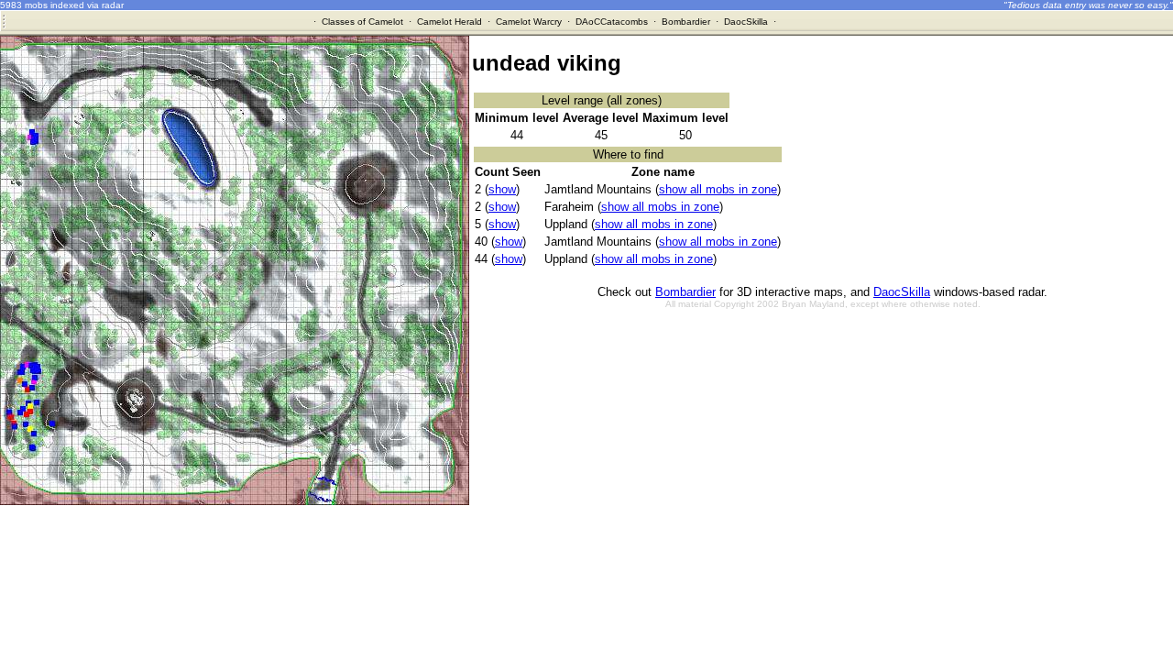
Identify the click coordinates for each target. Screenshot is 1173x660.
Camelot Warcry (529, 21)
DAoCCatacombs (612, 21)
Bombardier (686, 21)
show (502, 189)
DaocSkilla (746, 21)
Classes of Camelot (362, 21)
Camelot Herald (449, 21)
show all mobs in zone (718, 189)
